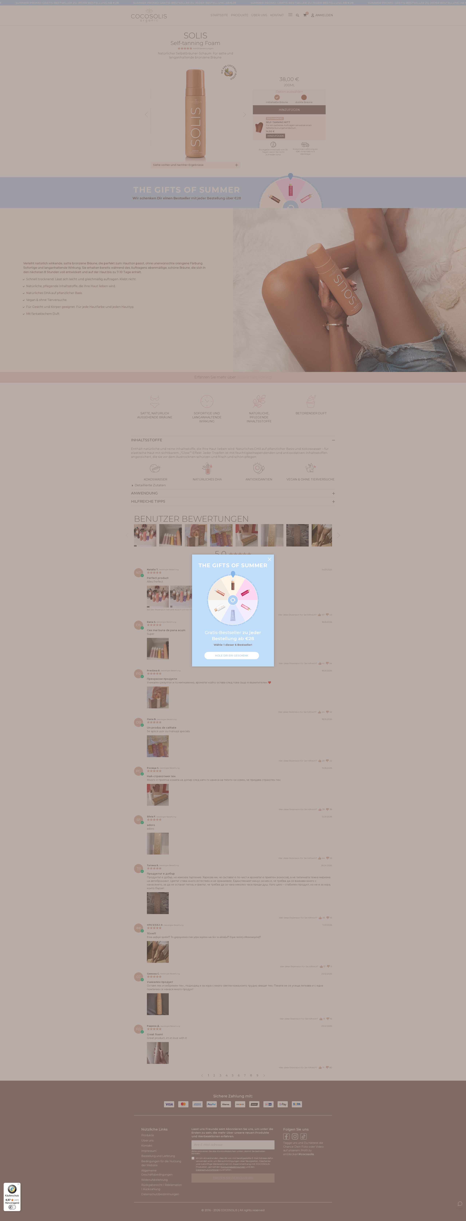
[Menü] (18, 1185)
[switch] (12, 1207)
